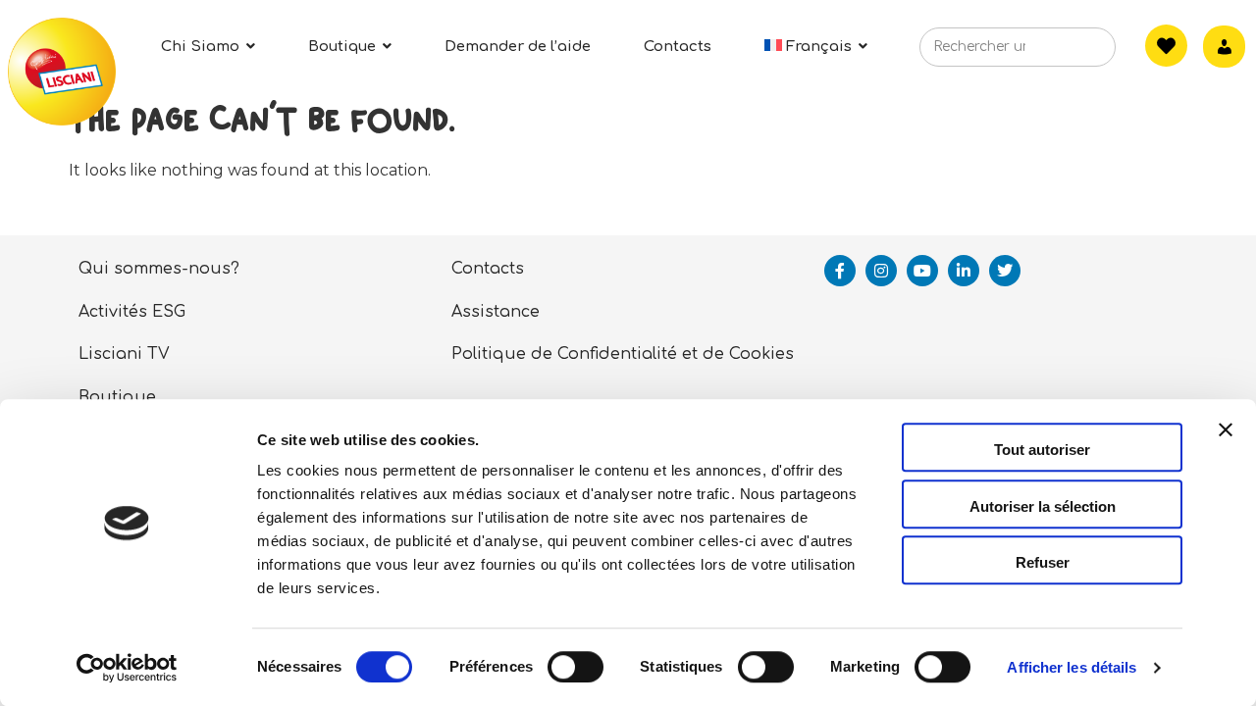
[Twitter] (1004, 270)
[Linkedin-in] (963, 270)
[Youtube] (922, 270)
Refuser (1043, 562)
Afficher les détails (1071, 667)
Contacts (487, 268)
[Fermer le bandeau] (1225, 447)
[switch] (575, 666)
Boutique (117, 397)
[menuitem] (816, 46)
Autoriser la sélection (1042, 506)
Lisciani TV (124, 354)
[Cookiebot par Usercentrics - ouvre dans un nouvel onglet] (127, 667)
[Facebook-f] (840, 270)
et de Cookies (738, 354)
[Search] (1071, 52)
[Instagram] (881, 270)
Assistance (495, 312)
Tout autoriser (1042, 449)
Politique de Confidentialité (564, 354)
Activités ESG (131, 312)
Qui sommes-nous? (158, 268)
